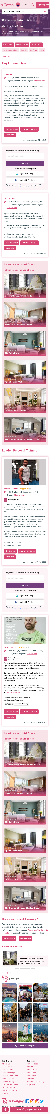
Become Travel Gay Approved (35, 1083)
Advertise (31, 1067)
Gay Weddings (8, 1073)
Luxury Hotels (7, 44)
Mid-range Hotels (22, 44)
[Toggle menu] (2, 4)
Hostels (23, 50)
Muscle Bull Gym (13, 693)
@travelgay (14, 979)
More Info (9, 135)
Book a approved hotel (29, 1110)
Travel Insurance (9, 1090)
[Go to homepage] (9, 4)
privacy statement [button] (33, 187)
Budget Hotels (36, 44)
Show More (6, 56)
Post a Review (11, 129)
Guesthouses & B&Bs (10, 50)
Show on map (39, 81)
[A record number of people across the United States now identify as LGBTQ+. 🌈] (25, 992)
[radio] (6, 293)
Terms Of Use (8, 1079)
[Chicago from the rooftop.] (40, 1012)
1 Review (11, 551)
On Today (33, 50)
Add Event (31, 1073)
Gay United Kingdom (15, 20)
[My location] (5, 1109)
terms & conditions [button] (17, 187)
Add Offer (31, 1076)
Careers (30, 1079)
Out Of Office (8, 1070)
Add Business (32, 1070)
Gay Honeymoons (10, 1076)
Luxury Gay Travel (10, 1085)
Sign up (25, 163)
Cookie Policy (8, 1082)
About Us (6, 1064)
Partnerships (32, 1064)
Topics (5, 1093)
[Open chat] (32, 4)
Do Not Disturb (8, 1087)
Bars (42, 50)
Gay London (31, 20)
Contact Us (27, 129)
